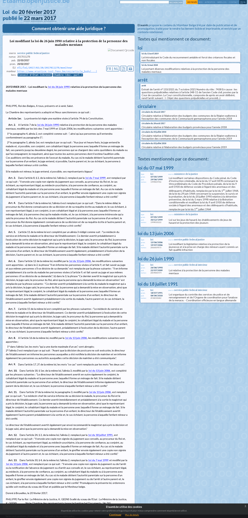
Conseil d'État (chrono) (35, 75)
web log (222, 2)
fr (241, 2)
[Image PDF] (123, 68)
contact (234, 2)
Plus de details (132, 514)
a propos (210, 2)
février (34, 12)
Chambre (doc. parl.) (67, 75)
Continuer (115, 514)
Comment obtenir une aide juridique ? (69, 28)
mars (37, 18)
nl (244, 2)
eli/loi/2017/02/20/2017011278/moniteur (44, 67)
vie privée (192, 2)
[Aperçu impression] (130, 68)
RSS (201, 2)
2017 (49, 12)
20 (22, 12)
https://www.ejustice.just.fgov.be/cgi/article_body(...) (57, 71)
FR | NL (113, 68)
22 (27, 18)
